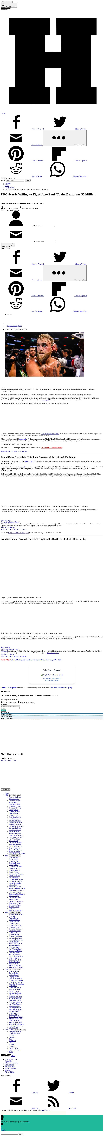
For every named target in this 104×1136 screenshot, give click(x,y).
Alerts (3, 178)
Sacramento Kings (15, 903)
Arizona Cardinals (15, 797)
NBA (6, 855)
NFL (6, 795)
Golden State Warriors (16, 874)
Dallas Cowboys (14, 811)
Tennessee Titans (14, 852)
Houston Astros (14, 934)
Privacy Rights (9, 1072)
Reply (6, 529)
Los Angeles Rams (15, 828)
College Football (14, 1033)
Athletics (12, 916)
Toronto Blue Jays (15, 965)
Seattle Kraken (13, 1013)
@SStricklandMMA (7, 649)
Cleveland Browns (15, 808)
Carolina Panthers (14, 804)
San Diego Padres (14, 954)
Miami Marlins (13, 942)
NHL (6, 969)
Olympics (12, 1046)
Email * (34, 241)
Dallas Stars (13, 986)
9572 (2, 529)
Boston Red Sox (14, 921)
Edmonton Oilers (14, 989)
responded (22, 439)
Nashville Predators (15, 998)
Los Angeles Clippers (16, 879)
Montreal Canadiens (15, 997)
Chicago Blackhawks (16, 980)
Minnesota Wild (14, 995)
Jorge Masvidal (6, 520)
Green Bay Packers (15, 817)
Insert (20, 1134)
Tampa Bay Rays (14, 962)
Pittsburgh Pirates (14, 953)
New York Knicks (15, 892)
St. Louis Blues (14, 1015)
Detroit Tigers (13, 932)
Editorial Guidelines (11, 1063)
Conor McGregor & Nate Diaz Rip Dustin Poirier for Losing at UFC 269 (36, 660)
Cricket (11, 1035)
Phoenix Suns (13, 899)
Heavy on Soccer (14, 1050)
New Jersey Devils (15, 1000)
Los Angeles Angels (15, 938)
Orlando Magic (14, 896)
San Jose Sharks (14, 1011)
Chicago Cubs (13, 923)
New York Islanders (15, 1002)
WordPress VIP (46, 1110)
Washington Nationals (16, 967)
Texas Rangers (13, 963)
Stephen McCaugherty (14, 326)
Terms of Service (10, 1068)
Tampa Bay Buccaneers (16, 850)
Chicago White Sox (15, 925)
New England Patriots (16, 835)
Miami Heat (13, 885)
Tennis (11, 1052)
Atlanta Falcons (14, 799)
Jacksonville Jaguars (15, 822)
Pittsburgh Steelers (15, 844)
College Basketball (15, 1032)
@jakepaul (4, 651)
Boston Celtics (13, 859)
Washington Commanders (17, 853)
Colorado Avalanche (15, 982)
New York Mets (14, 947)
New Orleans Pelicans (16, 890)
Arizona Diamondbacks (16, 914)
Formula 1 (12, 1037)
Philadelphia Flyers (15, 1008)
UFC (10, 1042)
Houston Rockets (14, 876)
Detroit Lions (13, 815)
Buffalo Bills (13, 802)
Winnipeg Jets (13, 1028)
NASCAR (12, 1041)
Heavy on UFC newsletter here (51, 448)
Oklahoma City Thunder (17, 894)
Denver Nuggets (14, 870)
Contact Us (8, 1061)
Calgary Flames (14, 977)
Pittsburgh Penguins (15, 1009)
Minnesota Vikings (15, 833)
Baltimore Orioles (14, 920)
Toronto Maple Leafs (15, 1018)
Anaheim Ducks (14, 971)
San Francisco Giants (16, 956)
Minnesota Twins (14, 945)
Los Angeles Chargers (16, 826)
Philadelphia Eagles (15, 842)
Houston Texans (14, 819)
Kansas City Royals (15, 936)
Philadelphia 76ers (15, 897)
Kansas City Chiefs (15, 824)
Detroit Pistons (13, 872)
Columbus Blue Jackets (16, 984)
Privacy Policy (9, 1066)
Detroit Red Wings (15, 987)
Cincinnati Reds (14, 927)
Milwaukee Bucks (15, 887)
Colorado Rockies (15, 931)
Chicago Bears (13, 810)
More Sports (9, 1030)
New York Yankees (15, 949)
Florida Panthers (14, 991)
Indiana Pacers (13, 877)
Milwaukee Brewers (15, 943)
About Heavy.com (11, 1059)
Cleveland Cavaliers (15, 866)
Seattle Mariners (14, 958)
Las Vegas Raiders (15, 830)
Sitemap (7, 1070)
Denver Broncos (14, 813)
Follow (17, 522)
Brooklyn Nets (13, 861)
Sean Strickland (6, 647)
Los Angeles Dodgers (16, 940)
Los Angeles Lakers (15, 881)
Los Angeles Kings (15, 993)
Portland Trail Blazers (16, 901)
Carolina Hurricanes (15, 978)
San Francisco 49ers (15, 846)
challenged (45, 400)
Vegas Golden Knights (16, 1024)
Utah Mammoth (14, 1020)
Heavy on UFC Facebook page (18, 533)
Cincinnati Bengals (15, 806)
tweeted (22, 467)
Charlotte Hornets (14, 863)
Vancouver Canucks (15, 1022)
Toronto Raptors (14, 907)
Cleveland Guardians (15, 929)
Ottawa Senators (14, 1006)
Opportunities (9, 1065)
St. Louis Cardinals (15, 960)
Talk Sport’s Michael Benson (50, 434)
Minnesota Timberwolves (17, 888)
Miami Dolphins (14, 832)
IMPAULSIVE (30, 461)
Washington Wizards (15, 910)
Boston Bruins (13, 973)
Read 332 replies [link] (21, 529)
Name (34, 226)
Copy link (12, 529)
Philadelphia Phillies (15, 951)
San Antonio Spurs (15, 905)
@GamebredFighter (7, 522)
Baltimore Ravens (14, 801)
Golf (10, 1039)
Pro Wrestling (13, 1048)
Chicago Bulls (13, 865)
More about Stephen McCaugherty (61, 688)
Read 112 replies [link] (21, 656)
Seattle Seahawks (14, 848)
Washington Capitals (15, 1026)
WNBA (11, 1044)
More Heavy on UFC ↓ (8, 760)
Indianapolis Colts (15, 821)
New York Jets (13, 841)
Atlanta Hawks (14, 857)
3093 (2, 656)
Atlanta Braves (13, 918)
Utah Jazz (12, 908)
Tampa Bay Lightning (16, 1017)
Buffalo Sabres (13, 975)
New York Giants (14, 839)
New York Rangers (15, 1004)
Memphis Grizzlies (15, 883)
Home (7, 793)
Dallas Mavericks (14, 868)
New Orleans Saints (15, 837)
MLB (6, 912)
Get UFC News (6, 248)
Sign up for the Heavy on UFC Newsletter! (15, 451)
